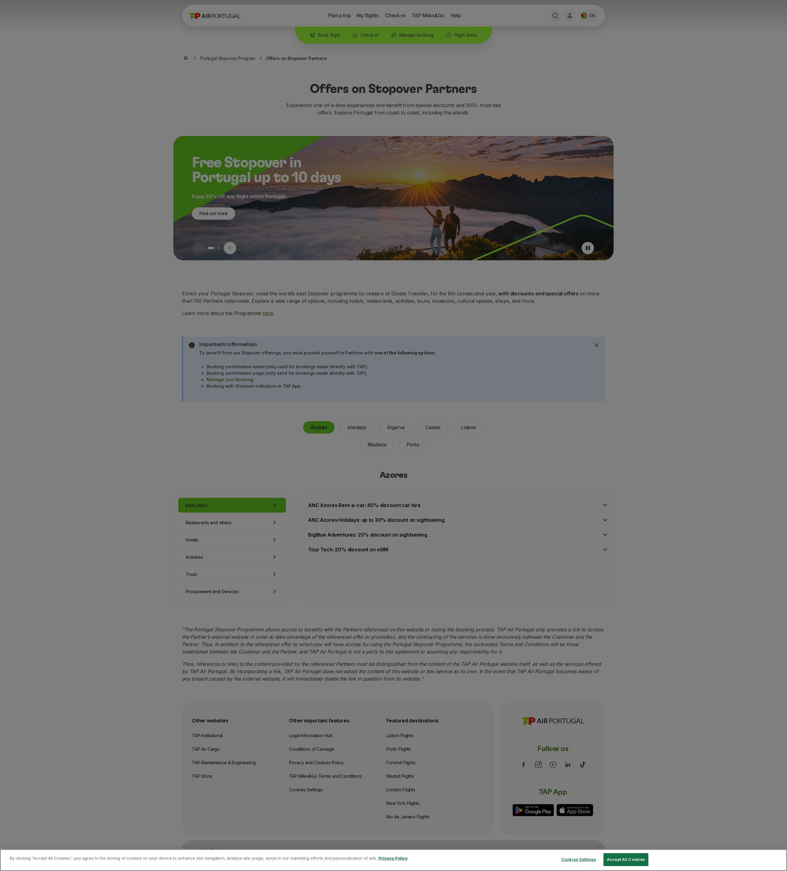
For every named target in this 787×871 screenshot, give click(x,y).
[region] (393, 860)
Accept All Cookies (626, 859)
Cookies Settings (578, 859)
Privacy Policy (393, 858)
